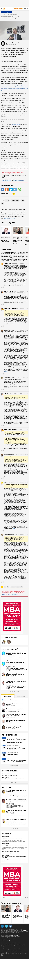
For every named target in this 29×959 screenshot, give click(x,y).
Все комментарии (14, 691)
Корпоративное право (12, 754)
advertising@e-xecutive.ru (10, 937)
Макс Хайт (22, 255)
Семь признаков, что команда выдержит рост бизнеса (14, 726)
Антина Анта (20, 260)
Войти (3, 594)
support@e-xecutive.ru (10, 940)
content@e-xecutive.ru (9, 938)
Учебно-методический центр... (13, 745)
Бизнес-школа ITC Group (12, 738)
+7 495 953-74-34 (15, 942)
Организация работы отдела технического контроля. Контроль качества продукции (16, 748)
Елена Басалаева (10, 793)
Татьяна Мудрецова (16, 259)
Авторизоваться (6, 180)
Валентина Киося (10, 728)
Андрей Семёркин (13, 255)
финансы (7, 200)
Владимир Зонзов (6, 259)
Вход (25, 8)
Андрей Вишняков (10, 717)
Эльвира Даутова (10, 655)
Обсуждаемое (21, 696)
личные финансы (15, 200)
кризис (22, 200)
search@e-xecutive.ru (13, 935)
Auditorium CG (10, 758)
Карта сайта (3, 941)
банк (2, 203)
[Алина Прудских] (9, 642)
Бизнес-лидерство (5, 237)
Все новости (14, 782)
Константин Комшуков (13, 253)
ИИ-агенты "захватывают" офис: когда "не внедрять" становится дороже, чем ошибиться (16, 801)
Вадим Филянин (22, 258)
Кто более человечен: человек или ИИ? (16, 819)
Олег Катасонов (10, 812)
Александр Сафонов (11, 684)
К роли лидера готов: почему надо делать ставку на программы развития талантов (16, 664)
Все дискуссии (14, 828)
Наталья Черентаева (18, 256)
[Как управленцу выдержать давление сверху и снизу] (17, 908)
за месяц (14, 700)
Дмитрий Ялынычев (6, 256)
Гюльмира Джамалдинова (12, 711)
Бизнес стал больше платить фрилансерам (10, 851)
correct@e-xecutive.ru (9, 218)
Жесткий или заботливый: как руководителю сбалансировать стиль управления (16, 653)
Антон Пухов (9, 722)
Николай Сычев (10, 676)
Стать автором (18, 8)
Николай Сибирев (10, 803)
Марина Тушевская (10, 705)
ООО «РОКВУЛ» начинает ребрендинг (9, 775)
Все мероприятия (14, 765)
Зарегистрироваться (18, 180)
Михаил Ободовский (11, 258)
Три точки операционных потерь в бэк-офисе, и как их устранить (16, 715)
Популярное (7, 696)
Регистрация (27, 8)
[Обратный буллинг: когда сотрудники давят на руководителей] (6, 908)
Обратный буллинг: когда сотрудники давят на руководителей (6, 916)
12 (12, 586)
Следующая (18, 586)
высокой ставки (16, 124)
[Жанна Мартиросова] (4, 642)
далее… (5, 371)
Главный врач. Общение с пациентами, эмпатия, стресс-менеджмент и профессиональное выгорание (16, 741)
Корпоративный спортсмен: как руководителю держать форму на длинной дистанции (15, 674)
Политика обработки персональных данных (10, 933)
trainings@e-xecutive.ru (15, 936)
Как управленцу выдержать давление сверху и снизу (17, 916)
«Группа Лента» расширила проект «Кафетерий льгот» (13, 778)
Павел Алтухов (18, 252)
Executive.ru (24, 930)
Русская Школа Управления (12, 752)
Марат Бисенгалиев (11, 260)
